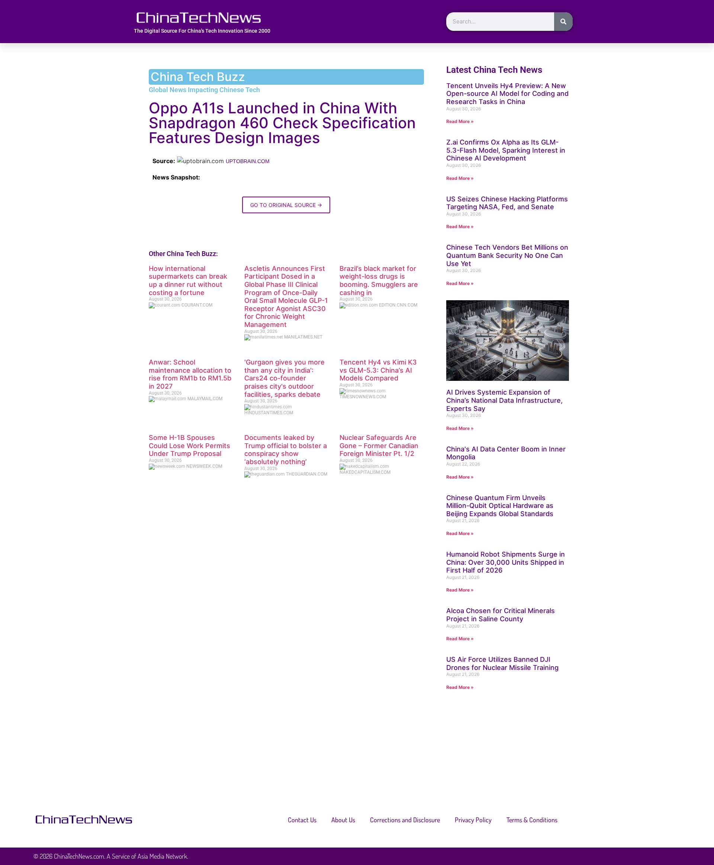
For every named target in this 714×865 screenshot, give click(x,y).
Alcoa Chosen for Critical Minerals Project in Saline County (500, 615)
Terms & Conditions (531, 820)
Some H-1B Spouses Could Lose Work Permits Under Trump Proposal (189, 445)
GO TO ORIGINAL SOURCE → (286, 205)
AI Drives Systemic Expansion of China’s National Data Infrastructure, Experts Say (504, 400)
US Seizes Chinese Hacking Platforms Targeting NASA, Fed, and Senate (507, 203)
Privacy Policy (473, 820)
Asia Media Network (162, 856)
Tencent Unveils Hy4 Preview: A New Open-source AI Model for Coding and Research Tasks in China (507, 94)
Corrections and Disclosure (405, 820)
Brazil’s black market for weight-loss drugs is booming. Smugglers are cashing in (379, 281)
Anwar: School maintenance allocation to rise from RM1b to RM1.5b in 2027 (190, 374)
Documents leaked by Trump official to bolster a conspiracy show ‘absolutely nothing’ (285, 450)
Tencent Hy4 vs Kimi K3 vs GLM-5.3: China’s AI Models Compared (378, 370)
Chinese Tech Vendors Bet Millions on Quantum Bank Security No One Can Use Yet (507, 255)
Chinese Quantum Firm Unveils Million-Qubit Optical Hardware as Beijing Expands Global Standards (499, 506)
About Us (343, 820)
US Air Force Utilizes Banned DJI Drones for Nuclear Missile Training (502, 663)
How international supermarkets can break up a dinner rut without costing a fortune (188, 281)
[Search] (563, 21)
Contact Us (302, 820)
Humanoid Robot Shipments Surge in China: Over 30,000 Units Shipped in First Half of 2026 (505, 562)
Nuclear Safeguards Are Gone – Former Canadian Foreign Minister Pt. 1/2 (379, 445)
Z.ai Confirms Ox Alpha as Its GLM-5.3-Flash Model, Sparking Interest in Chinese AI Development (505, 150)
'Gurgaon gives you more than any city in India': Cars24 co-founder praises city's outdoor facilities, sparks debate (284, 378)
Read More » (460, 121)
